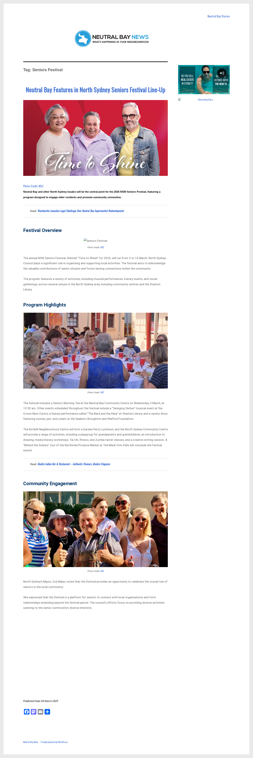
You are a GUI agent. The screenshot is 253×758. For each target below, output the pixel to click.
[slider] (204, 91)
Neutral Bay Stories (219, 16)
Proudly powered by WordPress (54, 742)
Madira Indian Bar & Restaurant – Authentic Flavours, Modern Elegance (74, 464)
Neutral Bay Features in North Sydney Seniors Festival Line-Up (95, 89)
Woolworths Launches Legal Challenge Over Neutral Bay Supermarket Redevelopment (81, 211)
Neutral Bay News (30, 742)
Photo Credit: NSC (33, 186)
